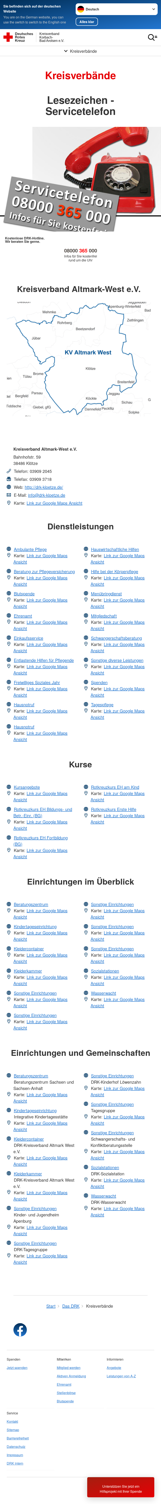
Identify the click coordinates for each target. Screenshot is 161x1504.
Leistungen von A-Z (121, 1376)
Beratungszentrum (31, 904)
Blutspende (24, 594)
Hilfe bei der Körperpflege (114, 571)
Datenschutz (16, 1446)
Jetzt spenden (17, 1367)
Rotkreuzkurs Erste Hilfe (113, 809)
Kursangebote (27, 787)
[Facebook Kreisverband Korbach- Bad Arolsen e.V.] (20, 1330)
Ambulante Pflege (30, 549)
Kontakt (12, 1421)
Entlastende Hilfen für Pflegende (44, 660)
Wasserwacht (103, 993)
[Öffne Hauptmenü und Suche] (153, 37)
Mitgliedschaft (104, 616)
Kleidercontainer (29, 949)
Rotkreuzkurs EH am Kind (115, 787)
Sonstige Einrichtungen (35, 993)
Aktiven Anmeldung (71, 1376)
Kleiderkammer (28, 971)
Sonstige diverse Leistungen (117, 660)
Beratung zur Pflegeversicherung (44, 571)
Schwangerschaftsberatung (116, 638)
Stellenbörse (66, 1392)
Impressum (15, 1455)
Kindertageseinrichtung (35, 926)
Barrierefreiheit (18, 1438)
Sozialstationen (105, 971)
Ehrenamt (23, 616)
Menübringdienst (106, 594)
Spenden (99, 682)
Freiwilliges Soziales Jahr (37, 682)
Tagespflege (102, 704)
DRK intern (15, 1463)
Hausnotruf (24, 704)
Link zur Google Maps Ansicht (54, 503)
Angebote (114, 1367)
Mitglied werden (68, 1367)
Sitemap (13, 1429)
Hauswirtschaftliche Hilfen (115, 549)
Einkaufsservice (28, 638)
